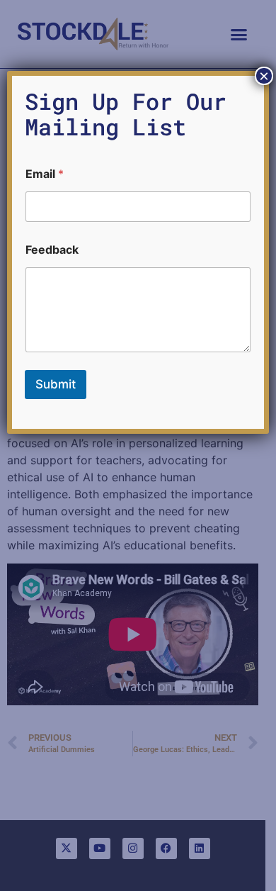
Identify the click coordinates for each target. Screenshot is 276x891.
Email (44, 174)
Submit (55, 384)
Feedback (52, 250)
